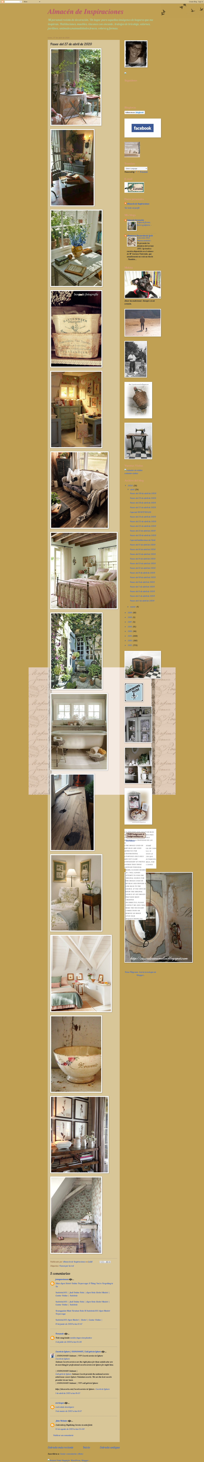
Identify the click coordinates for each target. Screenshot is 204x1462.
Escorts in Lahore (62, 1358)
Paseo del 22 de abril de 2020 (143, 526)
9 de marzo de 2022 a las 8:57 (68, 1411)
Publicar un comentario (63, 1435)
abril (132, 489)
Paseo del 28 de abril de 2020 (143, 502)
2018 (130, 617)
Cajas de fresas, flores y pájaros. (144, 223)
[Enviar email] (134, 187)
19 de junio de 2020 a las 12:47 (68, 1324)
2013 (130, 640)
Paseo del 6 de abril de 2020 (142, 591)
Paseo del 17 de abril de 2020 (142, 544)
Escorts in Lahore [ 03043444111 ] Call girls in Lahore (78, 1351)
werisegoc (59, 1403)
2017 (130, 622)
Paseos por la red (66, 1265)
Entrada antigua (110, 1447)
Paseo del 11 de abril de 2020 (142, 572)
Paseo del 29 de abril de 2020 (143, 498)
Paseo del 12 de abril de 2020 (142, 568)
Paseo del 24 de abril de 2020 (143, 516)
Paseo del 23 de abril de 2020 (143, 521)
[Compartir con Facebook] (107, 1262)
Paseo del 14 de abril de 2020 (142, 558)
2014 (130, 636)
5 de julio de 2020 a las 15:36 (68, 1342)
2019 (130, 612)
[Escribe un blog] (103, 1262)
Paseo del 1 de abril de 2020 (142, 600)
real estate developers (64, 1407)
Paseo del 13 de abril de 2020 (143, 563)
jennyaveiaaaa (61, 1279)
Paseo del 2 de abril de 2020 (142, 596)
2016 (130, 626)
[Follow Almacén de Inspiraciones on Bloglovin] (134, 113)
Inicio (86, 1447)
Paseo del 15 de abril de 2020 (143, 554)
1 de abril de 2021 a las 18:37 (67, 1393)
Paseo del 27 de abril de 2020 (143, 507)
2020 (130, 485)
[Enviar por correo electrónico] (100, 1262)
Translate (144, 172)
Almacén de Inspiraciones (86, 11)
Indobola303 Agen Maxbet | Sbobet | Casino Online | (78, 1319)
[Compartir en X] (105, 1262)
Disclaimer (136, 879)
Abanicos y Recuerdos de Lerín (140, 235)
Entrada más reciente (60, 1447)
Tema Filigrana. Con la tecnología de (140, 972)
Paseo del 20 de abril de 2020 (143, 535)
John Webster (61, 1420)
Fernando (59, 1333)
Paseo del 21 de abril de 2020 (142, 530)
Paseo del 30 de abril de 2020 (143, 493)
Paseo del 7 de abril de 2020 (142, 586)
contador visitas (131, 473)
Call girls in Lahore (63, 1374)
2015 (130, 631)
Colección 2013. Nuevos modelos (144, 239)
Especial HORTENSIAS (140, 512)
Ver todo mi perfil (131, 207)
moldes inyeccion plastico (81, 1337)
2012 (130, 645)
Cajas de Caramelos (135, 220)
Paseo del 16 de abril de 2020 (142, 549)
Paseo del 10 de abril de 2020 (143, 577)
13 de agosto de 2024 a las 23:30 (69, 1429)
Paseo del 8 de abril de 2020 (142, 582)
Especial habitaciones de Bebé (142, 540)
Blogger (140, 975)
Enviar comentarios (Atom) (71, 1453)
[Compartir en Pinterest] (109, 1262)
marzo (133, 606)
